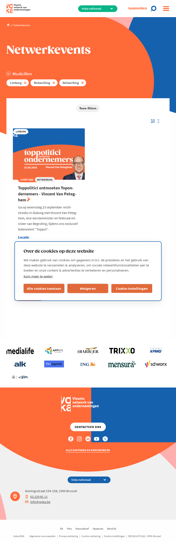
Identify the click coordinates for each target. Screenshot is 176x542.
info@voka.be (40, 502)
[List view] (159, 121)
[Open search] (154, 8)
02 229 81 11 (39, 496)
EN (61, 528)
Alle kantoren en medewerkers (88, 450)
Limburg (16, 83)
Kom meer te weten (38, 276)
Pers (69, 528)
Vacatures (98, 528)
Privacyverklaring (68, 536)
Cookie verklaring (90, 536)
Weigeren (88, 288)
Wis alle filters (22, 73)
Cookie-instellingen (132, 288)
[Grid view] (152, 121)
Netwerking (42, 83)
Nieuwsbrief (82, 528)
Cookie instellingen (114, 536)
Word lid (111, 528)
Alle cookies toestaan (44, 288)
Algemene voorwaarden (42, 536)
